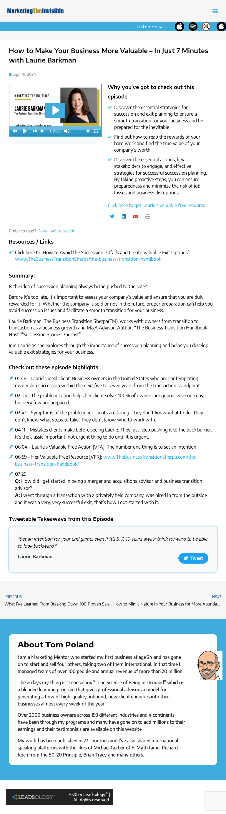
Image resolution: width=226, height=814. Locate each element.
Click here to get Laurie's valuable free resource (156, 205)
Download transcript (55, 230)
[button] (215, 11)
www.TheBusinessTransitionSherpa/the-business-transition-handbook (88, 259)
